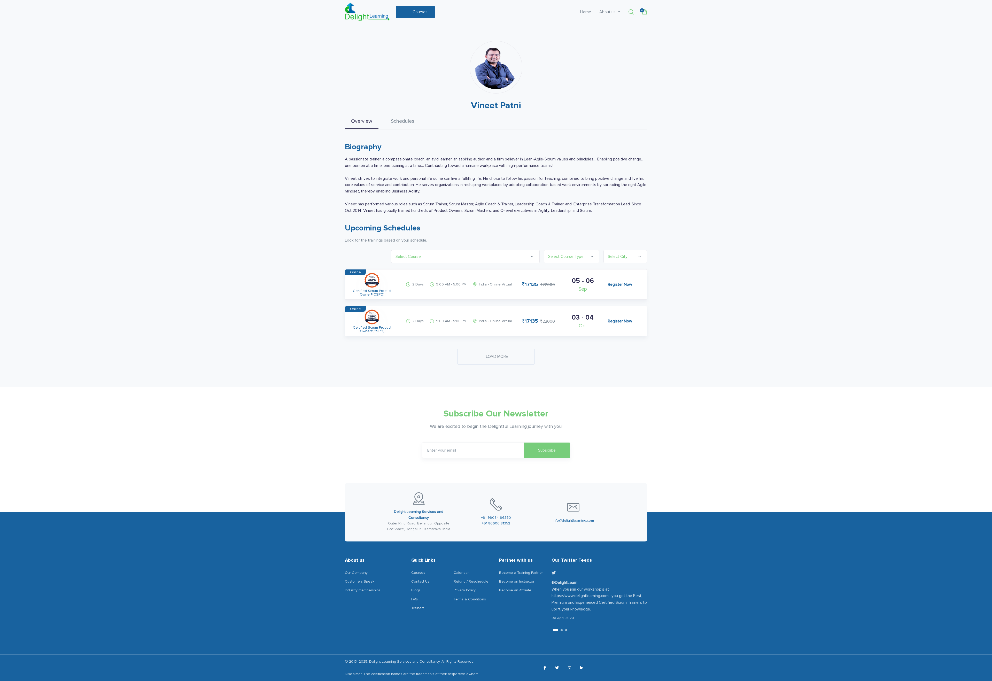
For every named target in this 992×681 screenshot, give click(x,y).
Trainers (417, 608)
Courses (420, 11)
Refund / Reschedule (471, 581)
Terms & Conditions (470, 599)
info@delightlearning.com (573, 520)
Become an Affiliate (515, 590)
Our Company (356, 572)
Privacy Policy (465, 590)
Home (585, 11)
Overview (361, 121)
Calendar (461, 572)
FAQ (414, 599)
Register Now (620, 284)
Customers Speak (359, 581)
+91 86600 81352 (496, 523)
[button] (631, 12)
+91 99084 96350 (496, 517)
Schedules (402, 121)
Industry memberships (363, 590)
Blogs (416, 590)
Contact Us (420, 581)
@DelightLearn (564, 582)
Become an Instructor (516, 581)
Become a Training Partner (521, 572)
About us (608, 11)
